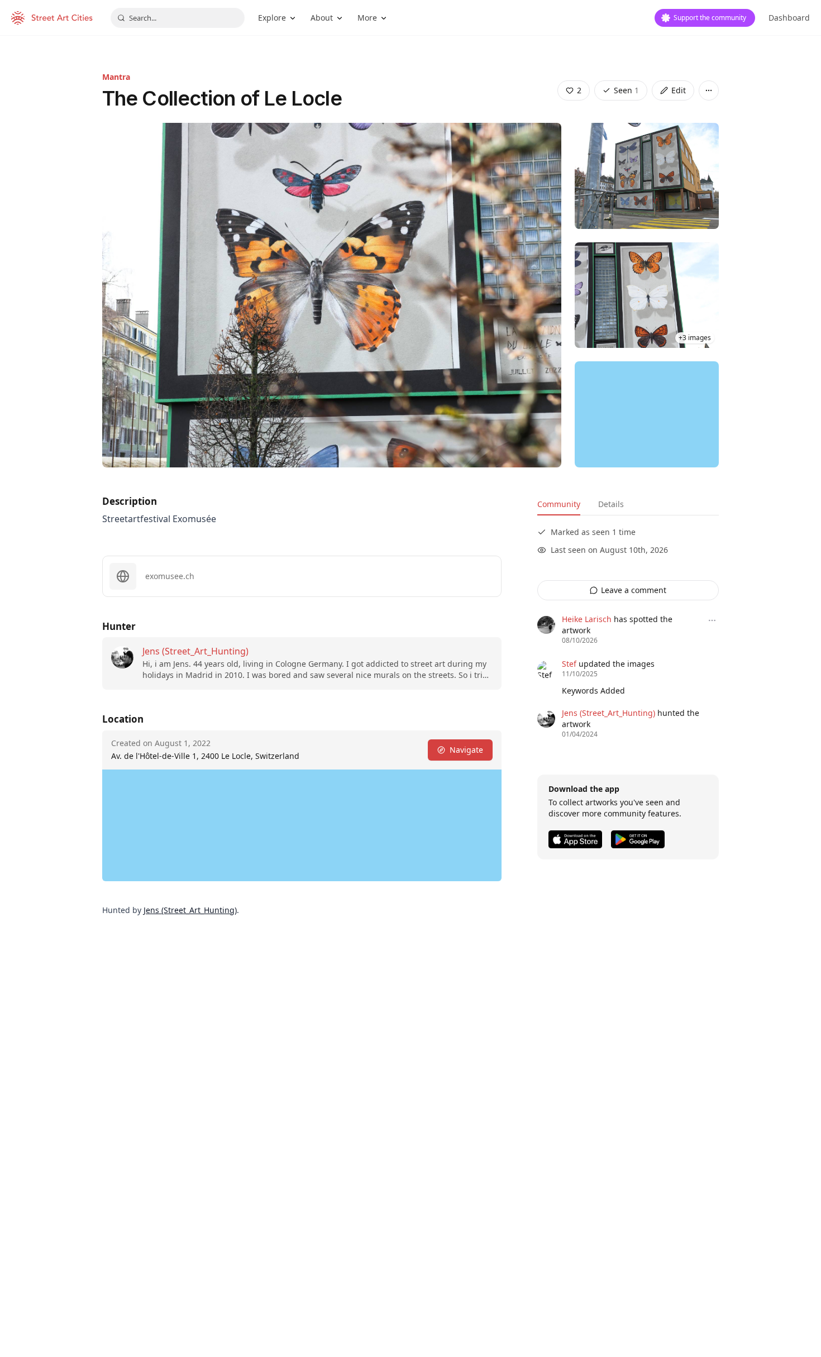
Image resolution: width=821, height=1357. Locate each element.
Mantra (116, 76)
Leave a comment (633, 590)
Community (558, 504)
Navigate (466, 749)
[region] (647, 414)
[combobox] (178, 18)
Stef (569, 663)
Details (611, 504)
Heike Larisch (587, 619)
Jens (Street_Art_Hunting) (195, 651)
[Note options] (712, 620)
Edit (678, 90)
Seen (626, 90)
